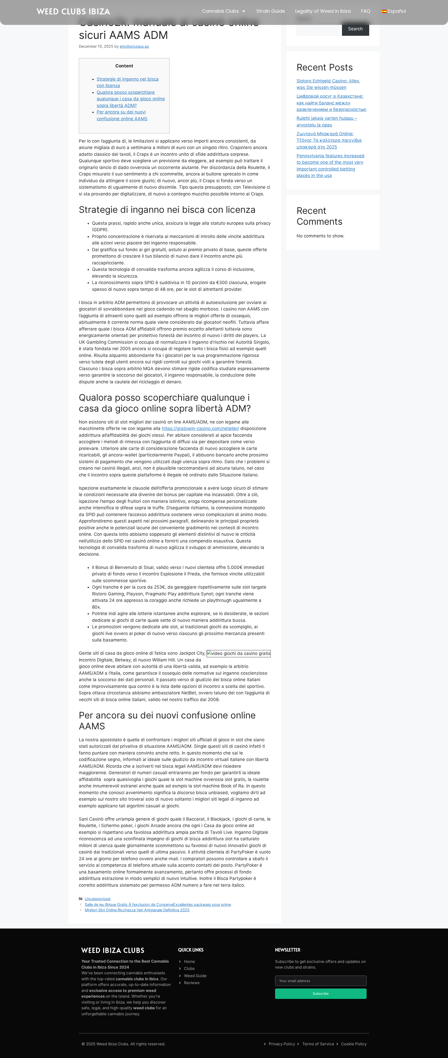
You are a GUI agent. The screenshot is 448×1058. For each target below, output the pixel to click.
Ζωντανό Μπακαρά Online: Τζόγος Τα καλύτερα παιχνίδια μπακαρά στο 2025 (329, 140)
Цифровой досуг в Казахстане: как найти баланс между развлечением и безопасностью (331, 103)
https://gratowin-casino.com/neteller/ (200, 428)
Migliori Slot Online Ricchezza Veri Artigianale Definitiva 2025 (137, 910)
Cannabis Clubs (220, 11)
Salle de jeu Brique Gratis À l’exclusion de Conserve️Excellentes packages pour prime (158, 904)
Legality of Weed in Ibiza (323, 11)
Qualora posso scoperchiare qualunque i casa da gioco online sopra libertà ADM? (131, 99)
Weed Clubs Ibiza (73, 11)
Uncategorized (97, 899)
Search (355, 28)
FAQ (365, 11)
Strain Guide (270, 11)
